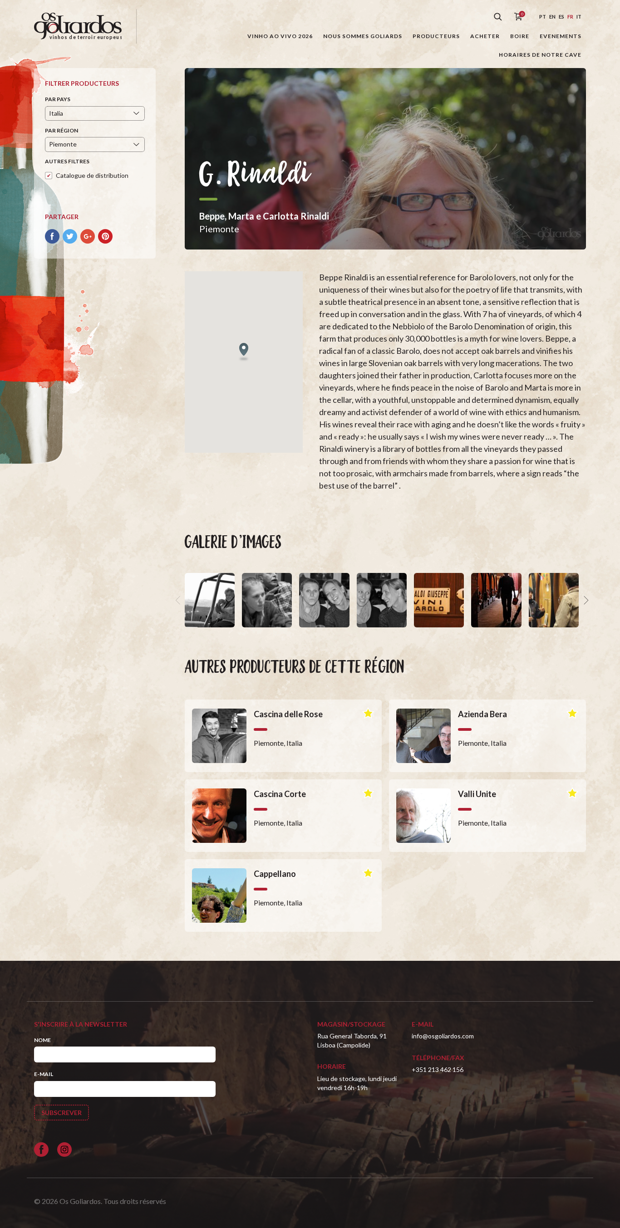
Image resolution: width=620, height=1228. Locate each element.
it (578, 17)
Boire (519, 36)
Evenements (560, 36)
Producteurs (436, 36)
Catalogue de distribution (92, 175)
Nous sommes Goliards (362, 36)
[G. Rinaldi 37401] (496, 600)
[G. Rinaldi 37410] (439, 600)
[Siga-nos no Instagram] (64, 1149)
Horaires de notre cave (540, 54)
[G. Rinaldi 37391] (267, 600)
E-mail (43, 1074)
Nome (42, 1040)
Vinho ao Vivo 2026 (280, 36)
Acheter (485, 36)
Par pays (57, 99)
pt (542, 17)
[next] (585, 600)
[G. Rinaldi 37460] (210, 600)
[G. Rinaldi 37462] (324, 600)
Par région (61, 130)
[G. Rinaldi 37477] (554, 600)
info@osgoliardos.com (443, 1036)
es (561, 17)
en (552, 17)
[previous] (179, 600)
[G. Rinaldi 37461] (382, 600)
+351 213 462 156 (437, 1069)
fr (570, 17)
